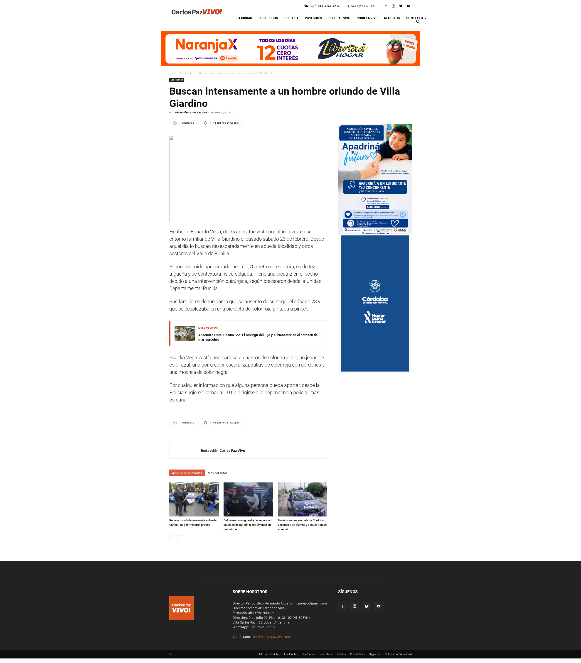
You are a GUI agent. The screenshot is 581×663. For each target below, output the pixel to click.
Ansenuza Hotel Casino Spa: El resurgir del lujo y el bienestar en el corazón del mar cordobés (258, 337)
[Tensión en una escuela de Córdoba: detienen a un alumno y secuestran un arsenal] (302, 499)
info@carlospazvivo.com (271, 636)
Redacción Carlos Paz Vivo (191, 112)
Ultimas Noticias (269, 654)
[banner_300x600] (375, 370)
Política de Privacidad (398, 654)
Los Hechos (268, 18)
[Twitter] (400, 6)
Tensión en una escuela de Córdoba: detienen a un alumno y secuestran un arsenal (302, 525)
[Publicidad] (290, 48)
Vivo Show (313, 18)
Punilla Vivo (367, 18)
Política (291, 18)
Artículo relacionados (187, 473)
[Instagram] (393, 6)
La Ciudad (244, 18)
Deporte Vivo (339, 18)
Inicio (172, 73)
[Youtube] (408, 6)
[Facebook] (385, 6)
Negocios (392, 18)
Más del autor (217, 473)
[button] (418, 22)
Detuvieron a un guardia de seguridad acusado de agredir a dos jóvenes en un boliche (247, 525)
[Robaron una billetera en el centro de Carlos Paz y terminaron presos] (194, 499)
